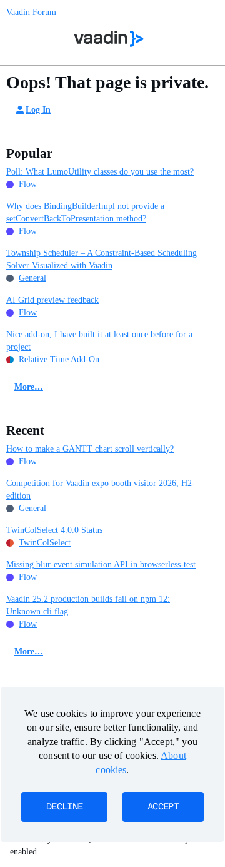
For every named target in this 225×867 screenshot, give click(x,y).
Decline (64, 807)
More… (28, 387)
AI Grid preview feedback (52, 300)
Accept (163, 807)
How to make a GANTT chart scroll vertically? (90, 449)
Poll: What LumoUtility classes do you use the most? (100, 171)
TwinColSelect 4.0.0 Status (54, 530)
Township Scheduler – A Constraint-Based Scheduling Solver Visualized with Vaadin (101, 259)
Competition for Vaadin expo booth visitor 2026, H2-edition (100, 489)
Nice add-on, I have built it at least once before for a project (99, 341)
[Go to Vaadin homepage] (109, 39)
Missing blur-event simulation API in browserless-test (101, 564)
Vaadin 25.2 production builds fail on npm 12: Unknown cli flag (88, 605)
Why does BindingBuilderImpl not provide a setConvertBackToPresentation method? (85, 212)
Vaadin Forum (31, 12)
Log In (38, 109)
